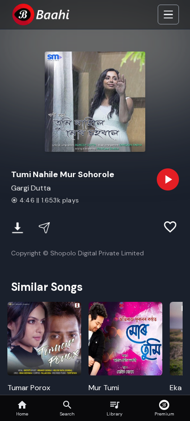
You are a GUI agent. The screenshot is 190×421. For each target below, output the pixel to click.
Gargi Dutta (31, 188)
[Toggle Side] (168, 15)
